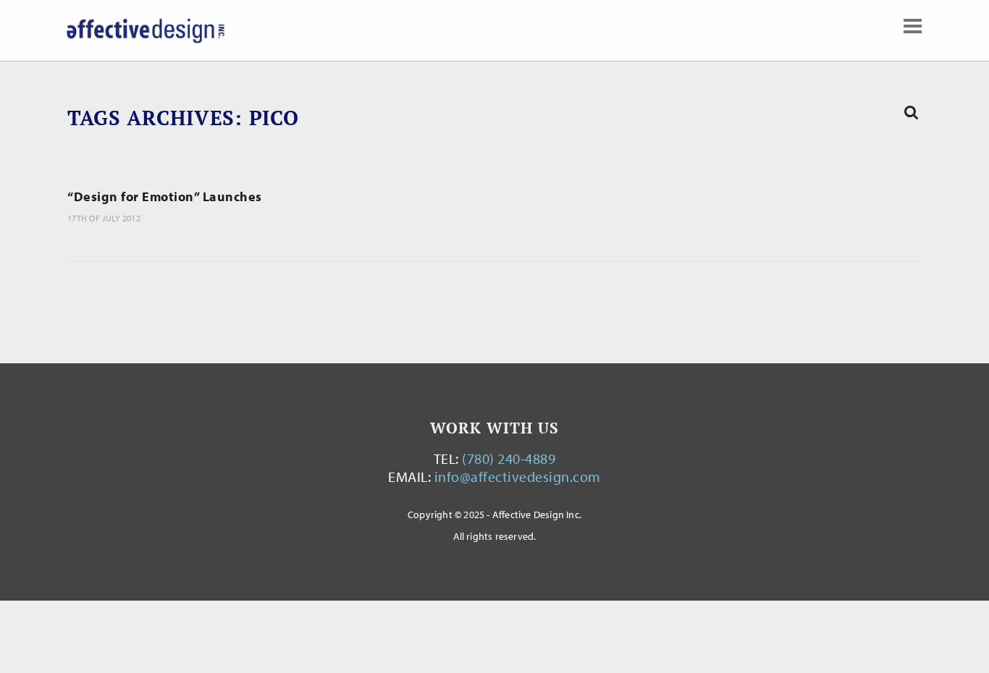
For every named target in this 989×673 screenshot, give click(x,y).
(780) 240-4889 (508, 458)
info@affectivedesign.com (517, 476)
